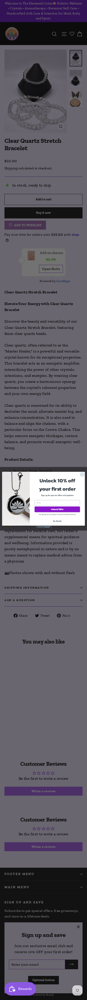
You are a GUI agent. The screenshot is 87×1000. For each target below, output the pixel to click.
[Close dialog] (82, 474)
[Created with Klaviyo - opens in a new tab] (43, 527)
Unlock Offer (57, 509)
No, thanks (57, 521)
